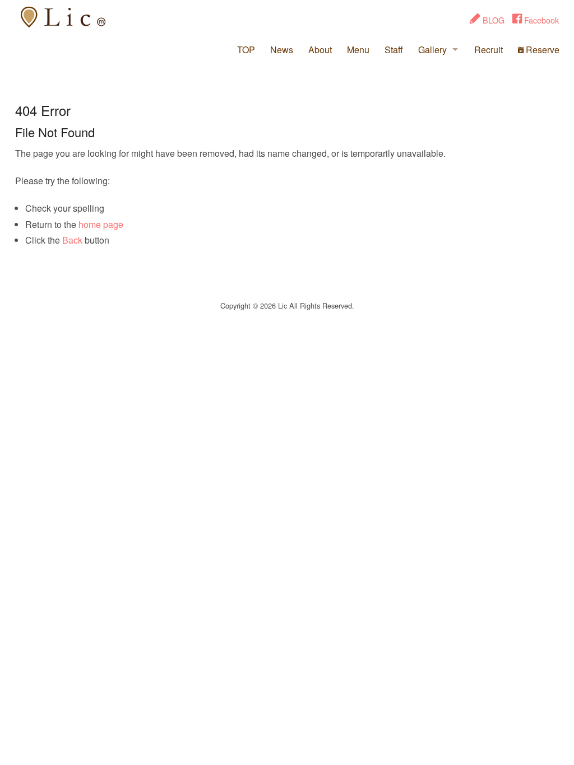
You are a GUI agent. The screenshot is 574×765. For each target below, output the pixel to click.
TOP (246, 49)
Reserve (541, 49)
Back (72, 240)
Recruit (488, 49)
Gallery (432, 49)
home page (100, 224)
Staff (394, 49)
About (320, 49)
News (281, 49)
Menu (358, 49)
